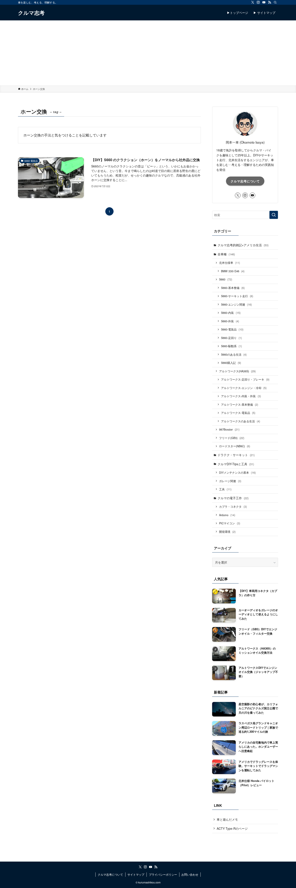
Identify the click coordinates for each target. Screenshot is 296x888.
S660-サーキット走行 (237, 296)
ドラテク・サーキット (236, 455)
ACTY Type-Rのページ (232, 828)
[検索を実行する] (273, 215)
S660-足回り (231, 338)
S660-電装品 (232, 329)
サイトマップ (135, 874)
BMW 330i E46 (232, 271)
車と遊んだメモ (227, 819)
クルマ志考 (31, 12)
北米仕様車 (229, 263)
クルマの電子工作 (233, 498)
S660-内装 (231, 313)
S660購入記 (231, 363)
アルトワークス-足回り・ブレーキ (245, 379)
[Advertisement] (148, 53)
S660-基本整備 (233, 288)
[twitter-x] (252, 2)
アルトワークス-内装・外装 (241, 396)
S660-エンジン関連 (236, 304)
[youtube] (264, 2)
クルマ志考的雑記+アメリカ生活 (243, 245)
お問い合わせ (189, 874)
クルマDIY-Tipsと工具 (236, 464)
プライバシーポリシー (163, 874)
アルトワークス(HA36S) (237, 371)
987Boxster (229, 429)
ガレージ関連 (230, 481)
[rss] (269, 2)
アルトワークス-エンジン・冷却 (244, 388)
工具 (225, 489)
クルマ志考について (245, 181)
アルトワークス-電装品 (238, 413)
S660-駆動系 (231, 346)
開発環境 (227, 532)
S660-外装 (230, 321)
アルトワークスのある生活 (240, 421)
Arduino (227, 515)
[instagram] (258, 2)
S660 (225, 279)
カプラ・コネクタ (233, 506)
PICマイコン (229, 523)
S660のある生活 (234, 354)
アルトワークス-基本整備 (239, 404)
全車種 (226, 254)
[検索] (275, 2)
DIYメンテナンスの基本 (237, 472)
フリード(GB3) (231, 438)
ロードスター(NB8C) (234, 446)
